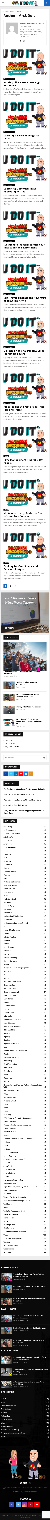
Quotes (6, 1135)
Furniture (6, 951)
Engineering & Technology (13, 916)
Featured (6, 940)
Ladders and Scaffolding (13, 1019)
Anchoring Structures (11, 834)
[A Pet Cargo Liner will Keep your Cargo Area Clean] (6, 1384)
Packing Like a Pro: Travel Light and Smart (22, 84)
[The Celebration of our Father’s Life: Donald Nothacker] (25, 656)
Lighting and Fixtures (11, 1044)
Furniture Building (10, 958)
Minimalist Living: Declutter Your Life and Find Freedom (23, 514)
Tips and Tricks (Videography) (15, 1197)
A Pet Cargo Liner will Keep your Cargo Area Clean (29, 1383)
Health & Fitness (9, 988)
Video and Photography (12, 1238)
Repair (5, 1146)
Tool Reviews (8, 1204)
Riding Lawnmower (10, 1152)
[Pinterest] (30, 1504)
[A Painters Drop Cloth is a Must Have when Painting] (6, 1372)
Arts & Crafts (8, 837)
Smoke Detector (9, 1173)
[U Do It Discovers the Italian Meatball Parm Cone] (9, 697)
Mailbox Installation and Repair (15, 1050)
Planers (6, 1111)
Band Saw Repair (9, 847)
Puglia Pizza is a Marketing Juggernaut (27, 683)
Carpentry (7, 861)
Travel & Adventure (9, 78)
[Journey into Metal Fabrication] (9, 710)
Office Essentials (9, 1097)
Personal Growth (9, 1101)
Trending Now (8, 1218)
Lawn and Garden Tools (12, 1026)
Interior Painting (9, 995)
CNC (5, 878)
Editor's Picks (8, 906)
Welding (6, 1242)
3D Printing (7, 827)
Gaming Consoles (10, 961)
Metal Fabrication (10, 1064)
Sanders (6, 1163)
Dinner (5, 896)
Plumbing (7, 1115)
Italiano (6, 1002)
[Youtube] (37, 1504)
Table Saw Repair (9, 1183)
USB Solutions (8, 1228)
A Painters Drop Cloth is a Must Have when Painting (30, 1370)
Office (5, 1094)
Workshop (7, 1252)
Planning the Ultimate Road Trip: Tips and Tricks (23, 408)
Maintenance (8, 1054)
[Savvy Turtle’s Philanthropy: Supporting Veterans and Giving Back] (9, 722)
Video (5, 1235)
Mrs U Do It (7, 1071)
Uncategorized (9, 1225)
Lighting (6, 1037)
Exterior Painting (9, 937)
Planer (5, 1108)
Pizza (5, 1104)
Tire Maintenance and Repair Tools (16, 1201)
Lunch (5, 1047)
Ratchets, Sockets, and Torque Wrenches (18, 1139)
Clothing (6, 875)
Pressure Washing (10, 1128)
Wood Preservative (10, 1245)
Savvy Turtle (8, 740)
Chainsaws (7, 865)
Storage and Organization (13, 1180)
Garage (6, 964)
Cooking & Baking (10, 885)
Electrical (7, 909)
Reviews (6, 1149)
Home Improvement (11, 992)
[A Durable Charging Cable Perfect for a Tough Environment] (6, 1360)
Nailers (6, 1081)
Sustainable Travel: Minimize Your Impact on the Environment (24, 246)
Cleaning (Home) (9, 871)
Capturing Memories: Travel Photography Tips (20, 190)
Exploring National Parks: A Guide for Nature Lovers (23, 352)
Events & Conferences (11, 930)
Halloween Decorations (12, 982)
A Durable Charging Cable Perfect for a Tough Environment (29, 1358)
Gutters (6, 978)
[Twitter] (18, 1504)
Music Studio (8, 1078)
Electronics (7, 913)
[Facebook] (11, 1504)
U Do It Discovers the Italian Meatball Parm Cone (27, 695)
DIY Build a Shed (9, 899)
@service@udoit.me (29, 1492)
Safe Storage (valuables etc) (14, 1159)
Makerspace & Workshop (12, 1057)
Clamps (6, 868)
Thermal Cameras (10, 1190)
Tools (5, 1207)
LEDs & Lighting (9, 1030)
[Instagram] (24, 1504)
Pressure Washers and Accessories (17, 1125)
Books (5, 851)
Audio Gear (7, 840)
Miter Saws (7, 1068)
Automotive (7, 844)
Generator (7, 971)
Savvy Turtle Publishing (11, 747)
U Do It (5, 1221)
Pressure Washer (10, 1121)
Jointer (6, 1009)
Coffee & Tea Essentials (12, 882)
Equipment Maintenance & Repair (15, 923)
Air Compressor (9, 830)
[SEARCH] (44, 757)
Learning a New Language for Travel (21, 137)
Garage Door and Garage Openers (16, 968)
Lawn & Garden (9, 1023)
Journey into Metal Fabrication (28, 707)
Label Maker (8, 1016)
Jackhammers (9, 1006)
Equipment (7, 920)
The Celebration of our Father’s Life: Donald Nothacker (21, 672)
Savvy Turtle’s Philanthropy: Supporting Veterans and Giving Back (29, 721)
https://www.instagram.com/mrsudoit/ (30, 24)
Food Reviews (8, 947)
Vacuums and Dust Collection (14, 1232)
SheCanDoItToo (9, 1170)
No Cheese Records (11, 1090)
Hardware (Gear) (9, 985)
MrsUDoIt (18, 12)
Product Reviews (9, 1132)
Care (5, 858)
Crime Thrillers (9, 889)
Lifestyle (6, 456)
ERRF (5, 927)
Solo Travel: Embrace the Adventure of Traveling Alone (24, 299)
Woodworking (8, 1249)
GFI (4, 975)
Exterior (6, 933)
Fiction (6, 944)
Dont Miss (7, 902)
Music (5, 1075)
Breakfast (7, 854)
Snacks (6, 1177)
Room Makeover (9, 1156)
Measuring (7, 1061)
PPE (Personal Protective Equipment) (17, 1118)
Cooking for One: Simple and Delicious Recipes (20, 568)
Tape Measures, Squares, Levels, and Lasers (20, 1187)
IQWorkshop (8, 999)
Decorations (8, 892)
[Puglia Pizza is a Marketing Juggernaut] (9, 685)
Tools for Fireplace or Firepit (14, 1211)
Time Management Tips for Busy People (22, 461)
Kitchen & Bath (8, 1013)
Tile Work (7, 1194)
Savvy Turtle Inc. (9, 743)
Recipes (6, 1142)
